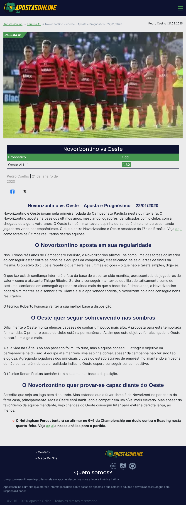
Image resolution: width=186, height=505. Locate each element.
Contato (44, 452)
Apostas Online (12, 24)
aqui (178, 229)
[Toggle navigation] (180, 8)
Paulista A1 (34, 24)
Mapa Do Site (47, 458)
